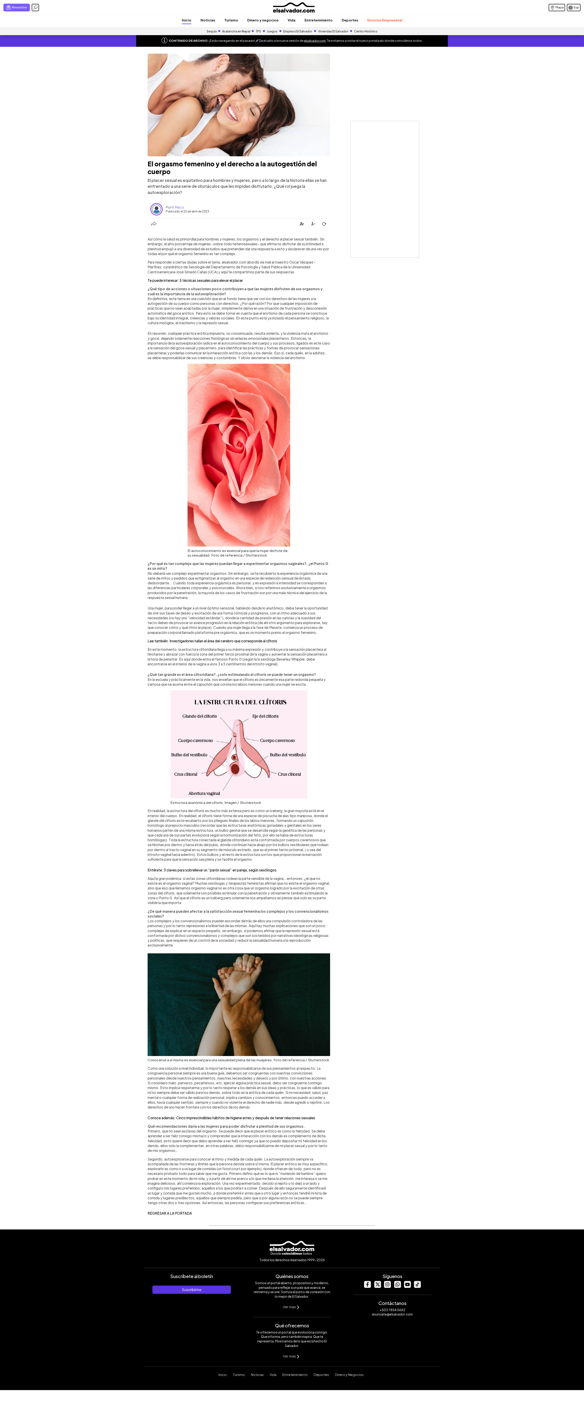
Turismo (231, 20)
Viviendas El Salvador (333, 31)
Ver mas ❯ (291, 1307)
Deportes (350, 20)
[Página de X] (377, 1286)
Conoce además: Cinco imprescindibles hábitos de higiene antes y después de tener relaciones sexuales (231, 1118)
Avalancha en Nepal (236, 31)
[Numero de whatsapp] (397, 1286)
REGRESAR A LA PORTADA (170, 1213)
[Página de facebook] (367, 1286)
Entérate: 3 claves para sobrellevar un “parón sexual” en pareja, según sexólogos (212, 870)
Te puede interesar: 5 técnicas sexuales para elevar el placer (195, 280)
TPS (258, 31)
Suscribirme (191, 1289)
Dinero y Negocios (349, 1375)
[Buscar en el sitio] (35, 7)
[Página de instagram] (387, 1286)
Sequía (212, 31)
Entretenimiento (319, 20)
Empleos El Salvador (297, 31)
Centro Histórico (366, 31)
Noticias (208, 20)
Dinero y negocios (263, 20)
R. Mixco (178, 207)
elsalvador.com (315, 40)
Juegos (272, 31)
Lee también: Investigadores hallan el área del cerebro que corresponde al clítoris (212, 641)
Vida (291, 20)
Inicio (186, 20)
